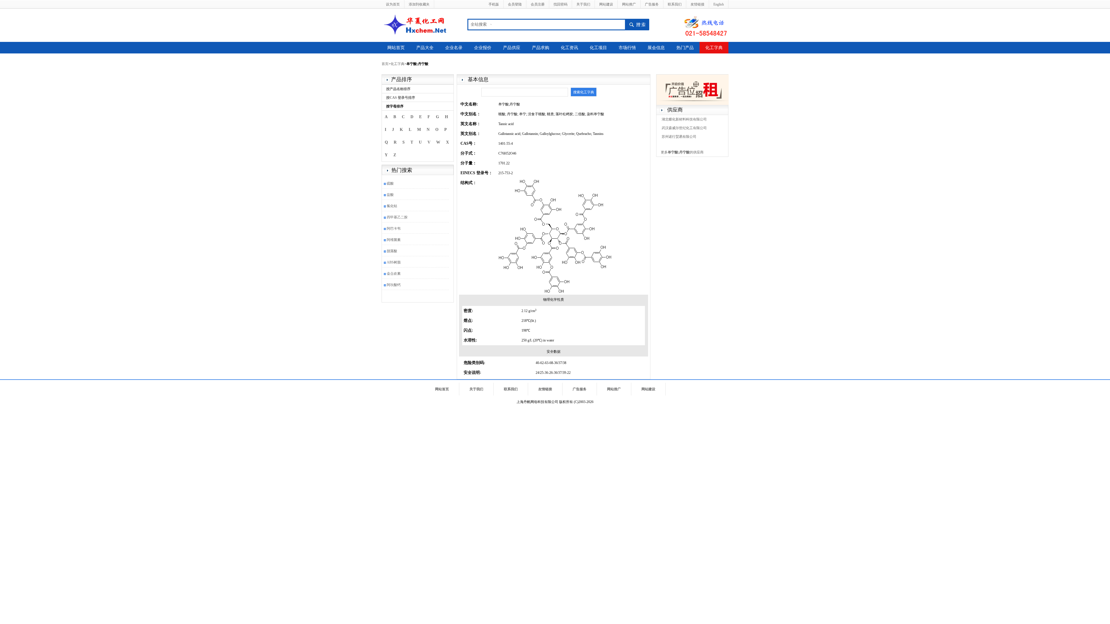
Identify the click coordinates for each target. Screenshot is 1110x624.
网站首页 (396, 47)
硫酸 (390, 183)
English (718, 4)
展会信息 (656, 47)
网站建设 (606, 4)
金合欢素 (394, 274)
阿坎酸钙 (394, 285)
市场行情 (627, 47)
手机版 (494, 4)
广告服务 (652, 4)
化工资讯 (569, 47)
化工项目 (598, 47)
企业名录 (453, 47)
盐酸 (390, 195)
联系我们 (675, 4)
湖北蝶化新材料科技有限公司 (684, 119)
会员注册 (538, 4)
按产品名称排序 (398, 89)
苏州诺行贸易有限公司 (679, 137)
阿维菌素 (394, 240)
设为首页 (393, 4)
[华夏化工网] (417, 24)
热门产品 (685, 47)
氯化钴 (392, 206)
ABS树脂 (394, 262)
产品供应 (511, 47)
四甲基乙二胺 (397, 217)
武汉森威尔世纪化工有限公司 (684, 128)
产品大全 (425, 47)
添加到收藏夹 (419, 4)
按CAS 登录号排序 (400, 98)
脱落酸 (392, 251)
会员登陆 (515, 4)
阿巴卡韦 (394, 228)
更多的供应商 (682, 152)
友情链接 (697, 4)
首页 (385, 64)
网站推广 (629, 4)
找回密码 (560, 4)
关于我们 (583, 4)
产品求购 (540, 47)
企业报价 (482, 47)
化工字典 (714, 47)
